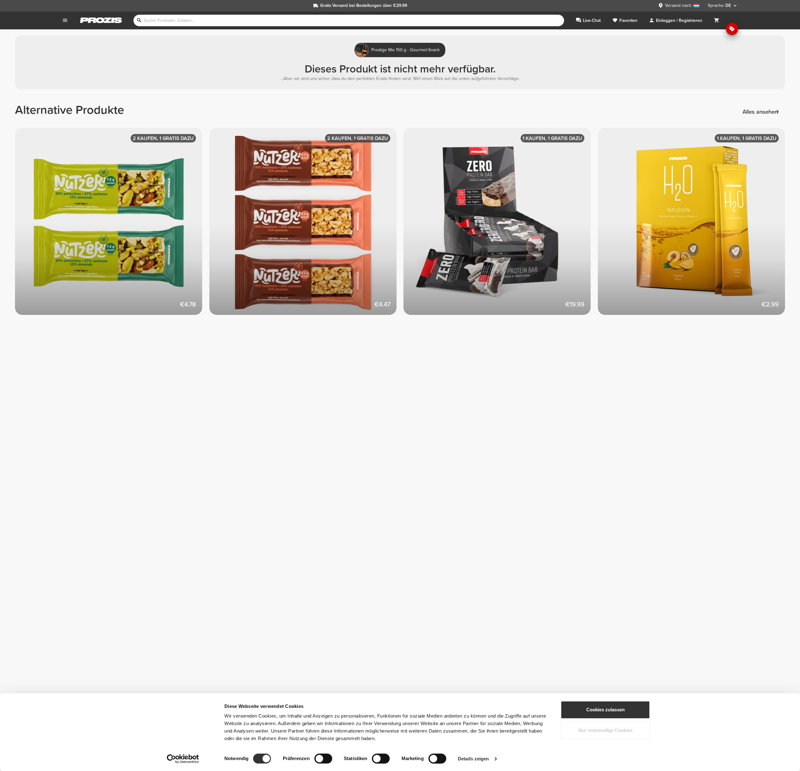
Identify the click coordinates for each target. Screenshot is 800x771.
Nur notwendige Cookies (605, 730)
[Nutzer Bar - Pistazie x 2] (112, 225)
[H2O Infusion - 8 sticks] (695, 225)
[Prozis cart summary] (716, 20)
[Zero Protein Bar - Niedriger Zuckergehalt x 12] (500, 225)
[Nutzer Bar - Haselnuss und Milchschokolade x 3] (306, 225)
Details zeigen (473, 758)
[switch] (323, 759)
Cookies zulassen (605, 709)
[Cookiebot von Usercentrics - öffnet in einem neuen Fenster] (183, 759)
